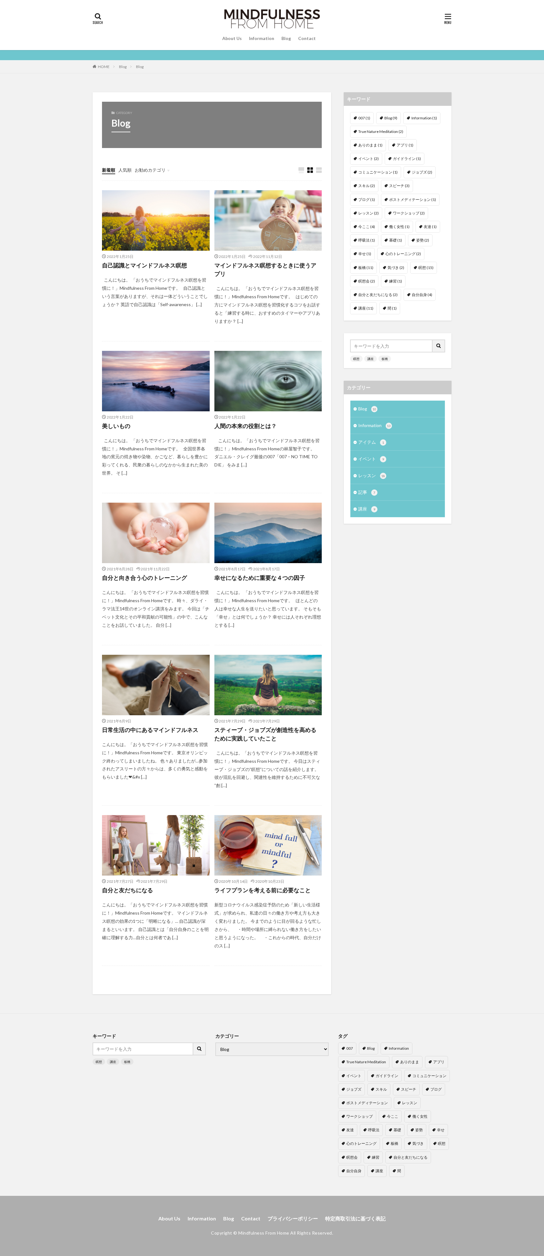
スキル (366, 185)
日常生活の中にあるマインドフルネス (150, 729)
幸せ (364, 253)
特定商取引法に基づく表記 (355, 1218)
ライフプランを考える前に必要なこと (262, 890)
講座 (365, 308)
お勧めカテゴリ (150, 170)
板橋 (365, 267)
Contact (307, 38)
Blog (286, 38)
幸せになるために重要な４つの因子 (259, 577)
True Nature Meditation (380, 131)
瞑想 (426, 267)
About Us (232, 38)
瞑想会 (366, 281)
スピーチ (399, 185)
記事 (366, 492)
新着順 (108, 170)
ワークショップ (409, 213)
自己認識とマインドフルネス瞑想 (144, 265)
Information (261, 38)
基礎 (395, 240)
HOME (104, 66)
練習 (395, 281)
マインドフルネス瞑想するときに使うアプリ (265, 269)
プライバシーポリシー (293, 1218)
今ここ (366, 226)
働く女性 (399, 226)
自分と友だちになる (127, 890)
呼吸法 (366, 240)
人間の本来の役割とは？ (245, 425)
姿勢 (422, 240)
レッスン (368, 213)
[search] (439, 346)
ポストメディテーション (412, 199)
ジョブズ (422, 172)
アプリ (405, 145)
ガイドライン (407, 158)
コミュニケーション (378, 172)
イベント (368, 158)
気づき (396, 267)
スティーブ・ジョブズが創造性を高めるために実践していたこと (265, 734)
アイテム (371, 442)
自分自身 (422, 294)
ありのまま (370, 145)
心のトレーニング (403, 253)
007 (364, 118)
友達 (430, 226)
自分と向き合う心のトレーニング (144, 577)
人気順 (125, 170)
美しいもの (116, 425)
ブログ (366, 199)
